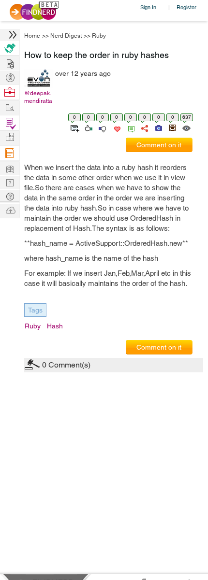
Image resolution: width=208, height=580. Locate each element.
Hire (9, 48)
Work (9, 92)
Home (32, 35)
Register (186, 7)
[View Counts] (186, 127)
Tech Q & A (9, 182)
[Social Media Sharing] (144, 127)
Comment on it (158, 145)
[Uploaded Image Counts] (158, 127)
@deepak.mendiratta (38, 97)
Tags (35, 310)
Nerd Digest (66, 35)
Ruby (99, 35)
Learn (9, 153)
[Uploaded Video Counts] (172, 127)
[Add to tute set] (74, 127)
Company (9, 137)
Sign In (148, 7)
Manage (9, 122)
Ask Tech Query (9, 196)
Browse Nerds (9, 77)
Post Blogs (9, 210)
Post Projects (9, 63)
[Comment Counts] (129, 127)
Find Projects (9, 107)
